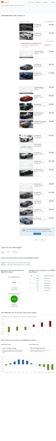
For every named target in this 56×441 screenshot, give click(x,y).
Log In (53, 2)
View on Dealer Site (25, 30)
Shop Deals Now (47, 45)
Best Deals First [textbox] (50, 21)
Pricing (8, 251)
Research (38, 2)
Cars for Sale (30, 2)
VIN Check (45, 2)
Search (2, 251)
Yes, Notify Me (37, 233)
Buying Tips (14, 251)
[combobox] (51, 21)
